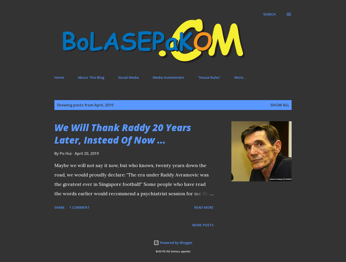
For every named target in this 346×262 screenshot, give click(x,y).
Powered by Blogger (176, 242)
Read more (203, 207)
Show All (279, 105)
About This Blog (91, 77)
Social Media (128, 77)
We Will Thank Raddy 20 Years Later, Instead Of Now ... (122, 133)
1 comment (79, 207)
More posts (202, 225)
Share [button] (59, 207)
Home (59, 77)
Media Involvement (168, 77)
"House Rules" (209, 77)
